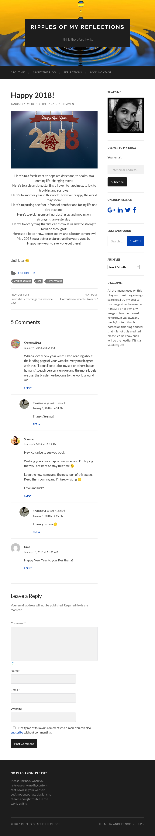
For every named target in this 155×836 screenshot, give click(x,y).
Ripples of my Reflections (78, 27)
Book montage (100, 72)
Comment (18, 623)
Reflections (73, 72)
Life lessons (54, 281)
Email (15, 689)
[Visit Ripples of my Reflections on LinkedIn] (120, 211)
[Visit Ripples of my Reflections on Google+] (111, 211)
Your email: (115, 157)
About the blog (44, 72)
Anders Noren (124, 824)
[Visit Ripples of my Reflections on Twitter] (128, 211)
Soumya (29, 439)
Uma (27, 547)
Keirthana (46, 104)
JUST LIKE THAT (27, 273)
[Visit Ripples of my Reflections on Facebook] (134, 211)
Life (39, 281)
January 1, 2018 (22, 104)
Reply (28, 388)
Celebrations (22, 281)
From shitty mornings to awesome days (32, 298)
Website (16, 708)
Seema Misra (32, 343)
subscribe (17, 732)
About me (18, 72)
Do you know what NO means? (79, 297)
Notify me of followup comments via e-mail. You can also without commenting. (51, 730)
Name (15, 670)
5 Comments (68, 104)
